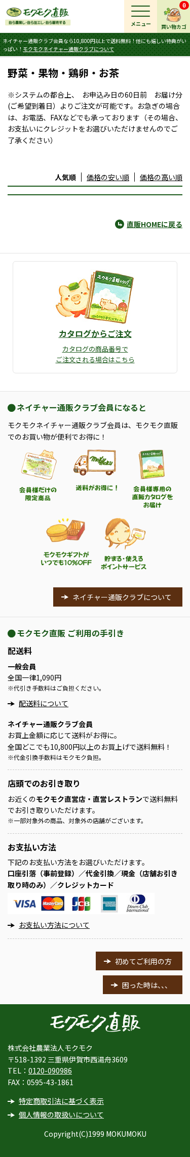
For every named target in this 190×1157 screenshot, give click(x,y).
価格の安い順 (108, 177)
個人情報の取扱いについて (61, 1114)
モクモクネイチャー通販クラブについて (68, 49)
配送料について (43, 703)
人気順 (65, 177)
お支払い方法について (54, 925)
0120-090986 (50, 1070)
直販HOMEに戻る (154, 224)
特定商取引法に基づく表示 (61, 1101)
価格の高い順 (161, 177)
